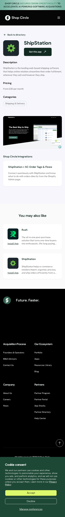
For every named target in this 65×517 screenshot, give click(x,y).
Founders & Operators (13, 352)
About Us (7, 393)
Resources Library (43, 365)
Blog (36, 371)
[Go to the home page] (17, 17)
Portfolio (38, 352)
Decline (31, 501)
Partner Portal (41, 399)
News (6, 406)
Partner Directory (42, 412)
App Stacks (39, 406)
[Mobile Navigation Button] (53, 17)
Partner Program (42, 393)
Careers (7, 399)
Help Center (40, 418)
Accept (31, 492)
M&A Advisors (10, 359)
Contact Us (8, 365)
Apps (36, 359)
